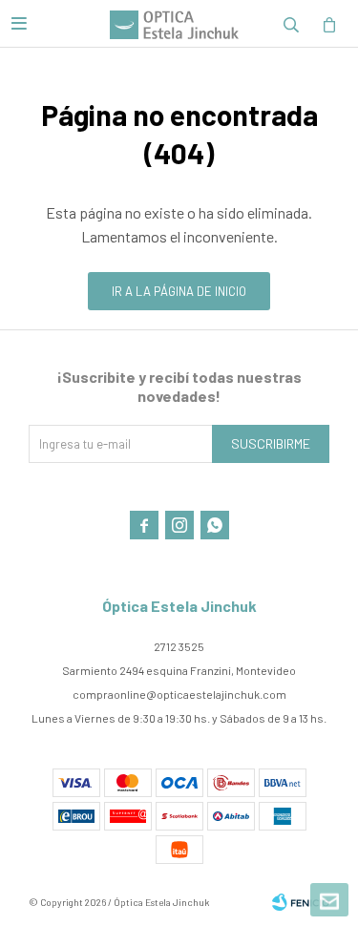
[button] (291, 24)
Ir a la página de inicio (179, 291)
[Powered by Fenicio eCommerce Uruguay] (300, 902)
